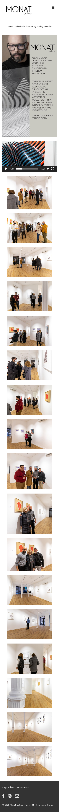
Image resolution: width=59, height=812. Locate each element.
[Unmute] (47, 168)
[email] (17, 797)
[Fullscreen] (52, 168)
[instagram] (10, 797)
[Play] (6, 168)
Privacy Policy (23, 788)
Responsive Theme (44, 805)
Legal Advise (8, 788)
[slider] (27, 169)
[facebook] (4, 797)
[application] (29, 156)
